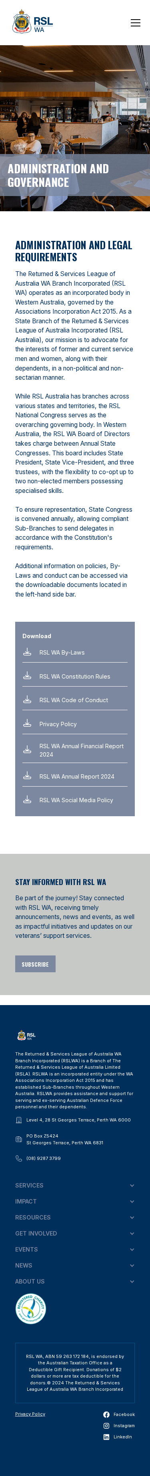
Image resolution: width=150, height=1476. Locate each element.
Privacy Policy (30, 1414)
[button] (134, 22)
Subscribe (35, 964)
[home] (33, 22)
